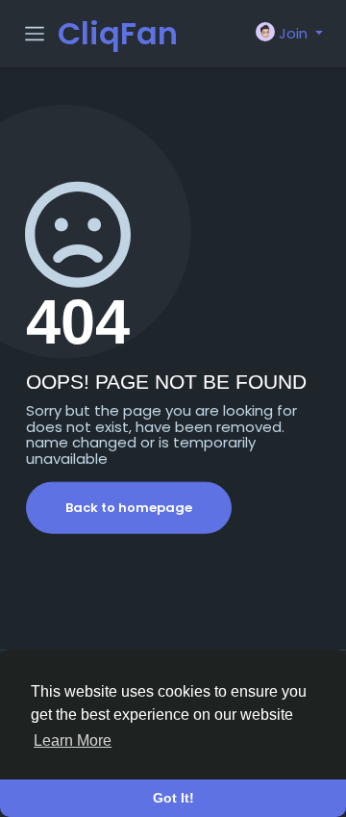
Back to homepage (128, 507)
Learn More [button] (72, 740)
